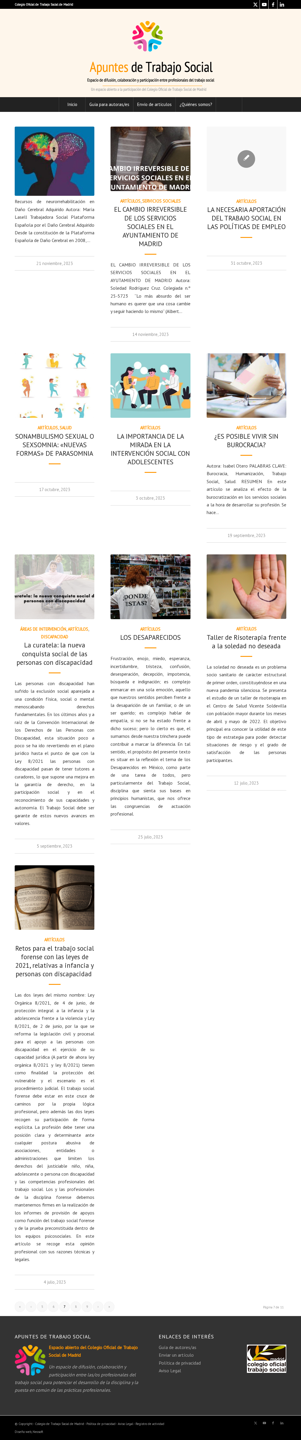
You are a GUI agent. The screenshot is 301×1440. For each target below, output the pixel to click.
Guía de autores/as (177, 1347)
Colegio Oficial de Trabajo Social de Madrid (44, 4)
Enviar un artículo (176, 1355)
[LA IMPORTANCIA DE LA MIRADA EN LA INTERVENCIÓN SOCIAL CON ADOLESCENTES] (150, 385)
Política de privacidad (180, 1363)
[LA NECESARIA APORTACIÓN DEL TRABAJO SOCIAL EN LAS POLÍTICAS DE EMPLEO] (246, 159)
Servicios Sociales (161, 201)
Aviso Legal (170, 1370)
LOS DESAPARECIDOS (150, 637)
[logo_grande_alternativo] (150, 53)
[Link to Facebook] (273, 4)
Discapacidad (54, 636)
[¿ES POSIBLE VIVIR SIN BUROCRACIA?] (246, 385)
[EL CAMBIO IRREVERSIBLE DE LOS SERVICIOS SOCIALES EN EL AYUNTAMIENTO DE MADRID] (150, 159)
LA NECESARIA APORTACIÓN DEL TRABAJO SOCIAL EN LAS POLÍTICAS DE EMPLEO (246, 218)
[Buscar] (229, 104)
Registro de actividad (150, 1424)
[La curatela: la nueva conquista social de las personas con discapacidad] (54, 586)
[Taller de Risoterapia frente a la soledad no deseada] (246, 586)
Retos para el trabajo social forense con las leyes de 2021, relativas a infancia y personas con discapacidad (54, 961)
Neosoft (38, 1432)
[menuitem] (72, 104)
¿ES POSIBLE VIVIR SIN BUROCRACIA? (246, 440)
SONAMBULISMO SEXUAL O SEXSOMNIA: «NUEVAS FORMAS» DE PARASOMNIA (54, 445)
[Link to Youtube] (264, 4)
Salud (66, 427)
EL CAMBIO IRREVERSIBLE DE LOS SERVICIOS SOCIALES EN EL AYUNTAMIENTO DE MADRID (150, 226)
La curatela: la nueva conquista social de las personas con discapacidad (54, 653)
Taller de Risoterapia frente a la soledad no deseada (246, 641)
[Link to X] (255, 4)
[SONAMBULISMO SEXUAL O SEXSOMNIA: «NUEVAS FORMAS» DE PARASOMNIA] (54, 385)
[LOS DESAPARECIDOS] (150, 586)
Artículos (130, 201)
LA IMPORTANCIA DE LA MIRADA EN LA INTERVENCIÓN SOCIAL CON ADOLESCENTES (150, 449)
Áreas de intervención (43, 629)
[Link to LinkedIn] (281, 4)
